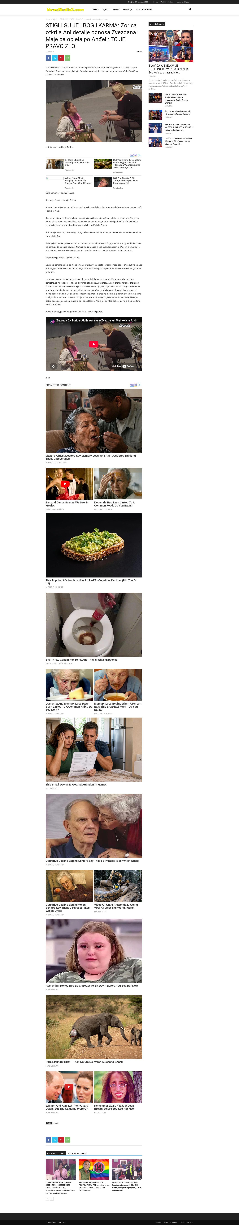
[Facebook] (48, 58)
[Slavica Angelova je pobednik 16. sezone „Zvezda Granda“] (155, 115)
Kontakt (155, 2)
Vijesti (105, 9)
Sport (116, 9)
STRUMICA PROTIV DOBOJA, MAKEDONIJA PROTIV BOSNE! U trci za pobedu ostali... (179, 127)
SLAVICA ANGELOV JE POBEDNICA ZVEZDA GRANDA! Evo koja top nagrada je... (169, 69)
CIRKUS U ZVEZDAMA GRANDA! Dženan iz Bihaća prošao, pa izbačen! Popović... (178, 141)
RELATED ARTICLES (56, 1153)
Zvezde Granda (144, 9)
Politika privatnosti (167, 2)
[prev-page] (47, 1199)
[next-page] (52, 1199)
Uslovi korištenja (183, 2)
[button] (190, 9)
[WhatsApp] (67, 58)
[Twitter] (55, 58)
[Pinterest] (61, 58)
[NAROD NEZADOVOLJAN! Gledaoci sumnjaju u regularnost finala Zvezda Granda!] (155, 98)
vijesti (56, 1123)
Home (96, 9)
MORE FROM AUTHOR (77, 1153)
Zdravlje (127, 9)
